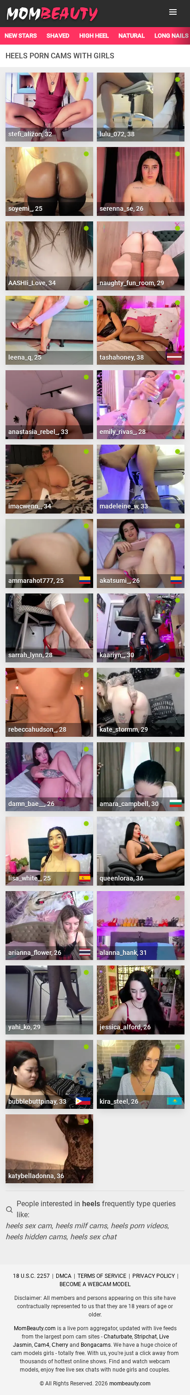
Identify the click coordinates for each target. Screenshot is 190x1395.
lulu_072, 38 (117, 134)
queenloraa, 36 (121, 878)
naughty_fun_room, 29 (132, 283)
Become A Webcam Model (95, 1284)
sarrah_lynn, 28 (30, 655)
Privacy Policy (153, 1276)
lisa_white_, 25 (29, 878)
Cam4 (41, 1345)
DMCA (63, 1276)
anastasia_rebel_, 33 (38, 431)
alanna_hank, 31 (123, 952)
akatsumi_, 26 (120, 580)
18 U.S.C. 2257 (31, 1276)
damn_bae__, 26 (31, 804)
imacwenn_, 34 (29, 506)
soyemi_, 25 (25, 208)
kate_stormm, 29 (124, 729)
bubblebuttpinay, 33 (37, 1101)
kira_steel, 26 (119, 1101)
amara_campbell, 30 (129, 804)
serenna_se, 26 (121, 208)
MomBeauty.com (35, 1328)
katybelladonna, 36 (36, 1176)
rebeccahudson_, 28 (37, 729)
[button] (173, 12)
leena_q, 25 (25, 357)
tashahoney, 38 (122, 357)
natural (132, 35)
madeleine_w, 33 (124, 506)
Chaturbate (118, 1336)
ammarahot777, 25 (36, 580)
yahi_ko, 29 (24, 1027)
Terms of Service (101, 1276)
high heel (94, 35)
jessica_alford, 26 (125, 1027)
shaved (58, 35)
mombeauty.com (129, 1383)
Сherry (60, 1345)
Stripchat (145, 1336)
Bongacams (96, 1345)
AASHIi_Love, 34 (32, 283)
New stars (21, 35)
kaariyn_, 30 (117, 655)
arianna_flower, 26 (34, 952)
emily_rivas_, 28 (123, 431)
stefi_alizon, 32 (30, 134)
